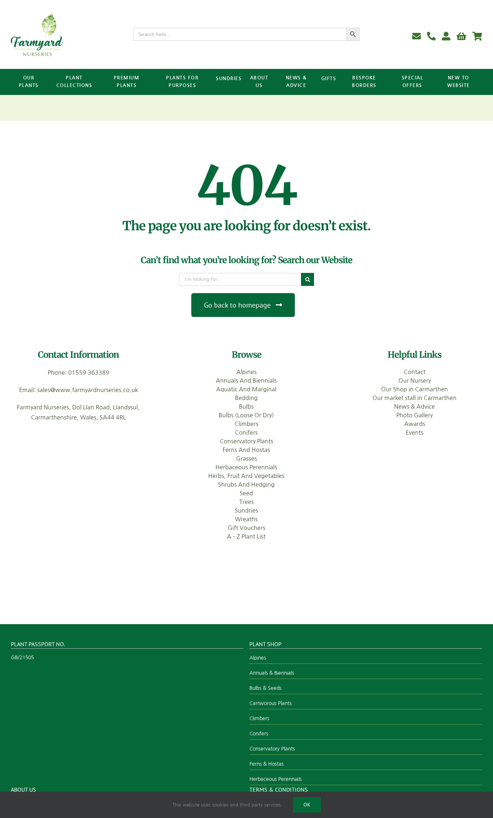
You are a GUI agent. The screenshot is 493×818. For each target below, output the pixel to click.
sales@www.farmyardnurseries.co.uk (87, 390)
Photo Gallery (414, 415)
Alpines (246, 372)
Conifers (246, 432)
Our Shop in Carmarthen (414, 389)
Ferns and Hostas (246, 450)
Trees (246, 502)
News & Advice (414, 406)
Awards (414, 424)
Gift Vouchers (246, 528)
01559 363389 (88, 372)
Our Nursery (414, 380)
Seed (246, 493)
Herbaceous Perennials (246, 467)
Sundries (246, 510)
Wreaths (246, 519)
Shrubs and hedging (246, 484)
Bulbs (246, 406)
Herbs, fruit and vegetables (246, 476)
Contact (415, 372)
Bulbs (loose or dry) (246, 415)
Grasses (246, 458)
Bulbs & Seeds (265, 688)
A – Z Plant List (246, 536)
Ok (307, 804)
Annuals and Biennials (246, 380)
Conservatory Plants (246, 441)
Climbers (246, 424)
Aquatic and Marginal (246, 389)
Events (414, 432)
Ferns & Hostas (266, 763)
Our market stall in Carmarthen (414, 398)
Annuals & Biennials (271, 672)
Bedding (246, 398)
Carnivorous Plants (270, 703)
